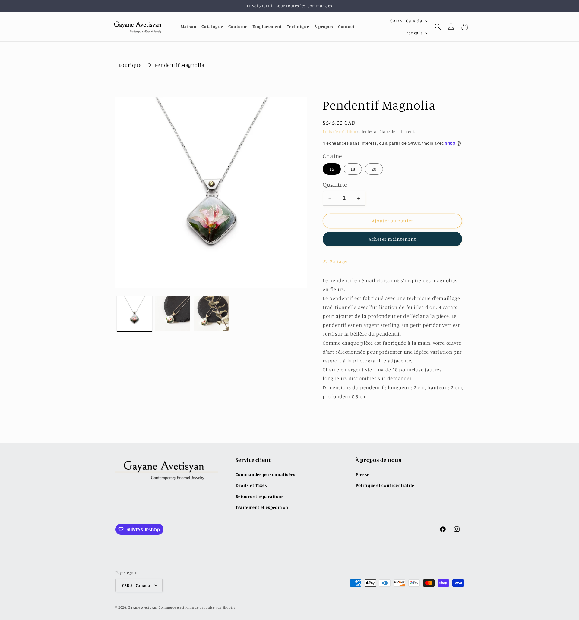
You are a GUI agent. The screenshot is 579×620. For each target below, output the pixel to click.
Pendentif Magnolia (179, 64)
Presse (362, 474)
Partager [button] (339, 261)
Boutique (130, 64)
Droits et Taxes (251, 485)
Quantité (335, 184)
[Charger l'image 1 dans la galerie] (134, 314)
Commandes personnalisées (266, 474)
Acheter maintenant (392, 239)
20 (374, 168)
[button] (438, 27)
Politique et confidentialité (385, 485)
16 (331, 168)
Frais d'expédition (339, 131)
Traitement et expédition (262, 506)
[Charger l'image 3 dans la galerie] (211, 314)
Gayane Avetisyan (142, 607)
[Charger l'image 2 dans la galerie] (173, 314)
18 (352, 168)
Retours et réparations (260, 496)
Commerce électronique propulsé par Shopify (197, 607)
